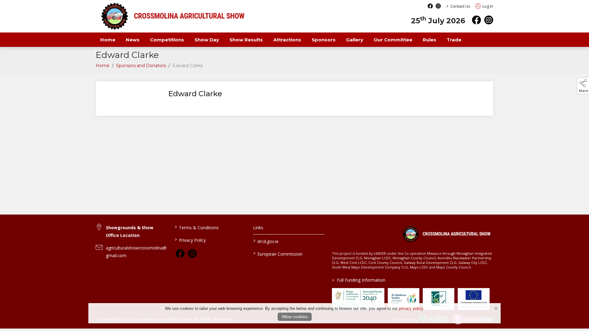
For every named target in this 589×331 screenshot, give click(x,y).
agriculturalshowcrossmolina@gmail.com (136, 251)
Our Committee (393, 40)
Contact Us (460, 6)
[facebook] (476, 20)
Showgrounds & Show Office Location (129, 231)
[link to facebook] (180, 253)
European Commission (277, 253)
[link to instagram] (192, 253)
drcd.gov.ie (266, 241)
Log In (487, 6)
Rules (429, 40)
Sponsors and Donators (141, 65)
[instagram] (488, 20)
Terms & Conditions (196, 227)
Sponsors (324, 40)
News (133, 40)
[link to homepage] (446, 234)
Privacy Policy (190, 239)
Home (107, 40)
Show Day (206, 40)
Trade (454, 40)
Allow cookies (295, 316)
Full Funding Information (358, 280)
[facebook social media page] (430, 6)
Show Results (246, 40)
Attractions (287, 40)
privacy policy (411, 308)
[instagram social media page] (438, 6)
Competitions (167, 40)
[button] (583, 85)
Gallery (354, 40)
